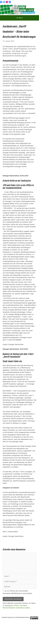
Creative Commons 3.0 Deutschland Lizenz (15, 617)
